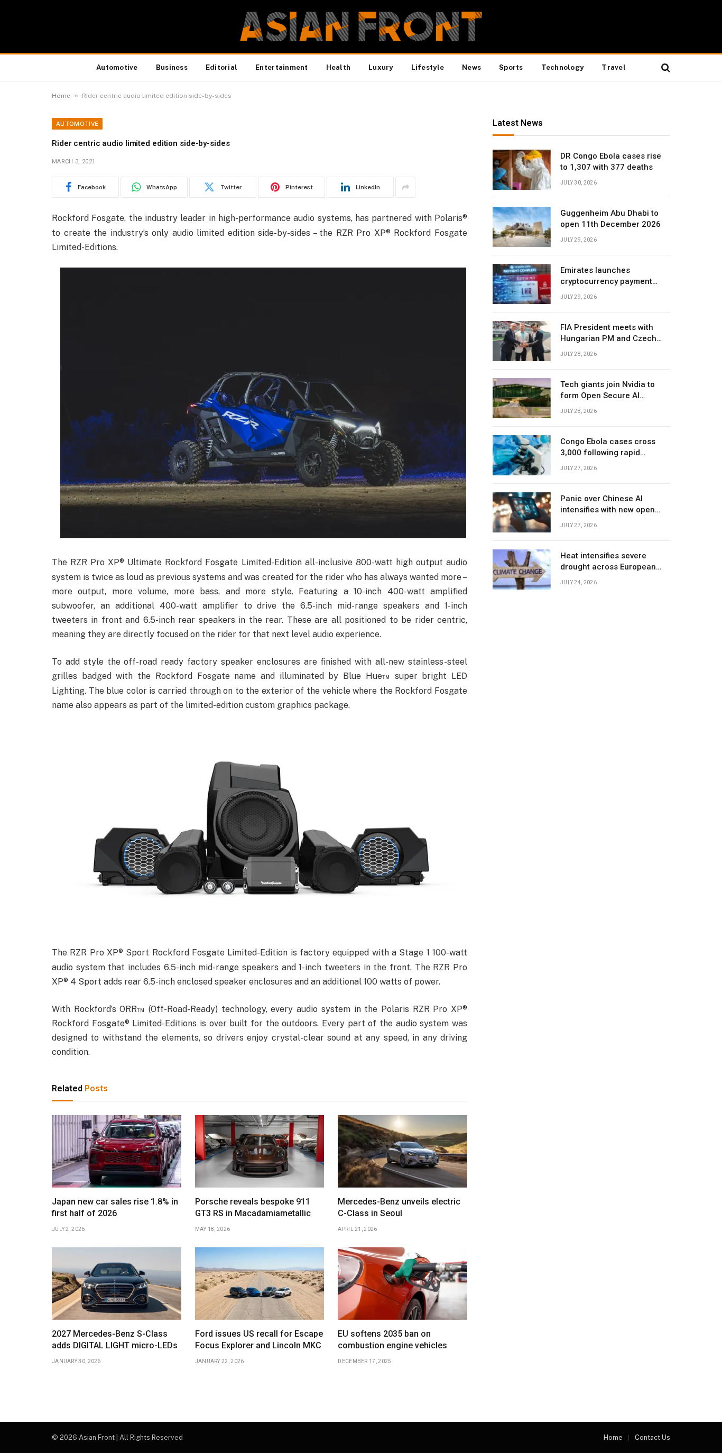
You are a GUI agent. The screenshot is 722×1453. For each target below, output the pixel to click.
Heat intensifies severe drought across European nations (608, 562)
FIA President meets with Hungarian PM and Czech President (608, 334)
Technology (562, 67)
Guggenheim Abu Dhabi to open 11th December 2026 (610, 218)
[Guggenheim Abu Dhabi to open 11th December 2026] (522, 227)
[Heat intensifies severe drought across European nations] (522, 569)
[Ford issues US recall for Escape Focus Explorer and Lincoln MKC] (260, 1283)
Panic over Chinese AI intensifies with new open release (607, 505)
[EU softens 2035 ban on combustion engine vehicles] (402, 1283)
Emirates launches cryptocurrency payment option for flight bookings (607, 276)
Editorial (221, 67)
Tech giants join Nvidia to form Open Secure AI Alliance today (607, 391)
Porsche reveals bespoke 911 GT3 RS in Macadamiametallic (253, 1207)
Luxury (380, 67)
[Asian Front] (361, 26)
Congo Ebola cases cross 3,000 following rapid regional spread (607, 448)
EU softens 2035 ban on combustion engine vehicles (392, 1339)
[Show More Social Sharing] (405, 187)
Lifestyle (427, 67)
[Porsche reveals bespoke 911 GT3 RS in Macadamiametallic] (260, 1151)
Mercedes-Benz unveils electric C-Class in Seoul (399, 1207)
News (471, 67)
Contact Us (652, 1437)
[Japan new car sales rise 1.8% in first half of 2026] (116, 1151)
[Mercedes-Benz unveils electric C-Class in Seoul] (402, 1151)
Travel (613, 67)
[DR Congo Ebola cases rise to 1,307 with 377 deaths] (522, 170)
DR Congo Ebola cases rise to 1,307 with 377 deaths (610, 161)
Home (61, 95)
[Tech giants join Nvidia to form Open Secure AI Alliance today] (522, 398)
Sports (511, 67)
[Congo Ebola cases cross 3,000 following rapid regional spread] (522, 455)
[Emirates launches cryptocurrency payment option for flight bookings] (522, 284)
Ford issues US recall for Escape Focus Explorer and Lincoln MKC (259, 1339)
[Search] (664, 68)
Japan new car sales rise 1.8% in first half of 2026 (115, 1207)
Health (338, 67)
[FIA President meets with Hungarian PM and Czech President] (522, 341)
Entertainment (281, 67)
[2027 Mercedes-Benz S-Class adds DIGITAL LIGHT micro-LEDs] (116, 1283)
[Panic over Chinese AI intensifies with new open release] (522, 512)
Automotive (117, 67)
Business (172, 67)
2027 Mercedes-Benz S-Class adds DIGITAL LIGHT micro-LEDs (115, 1339)
